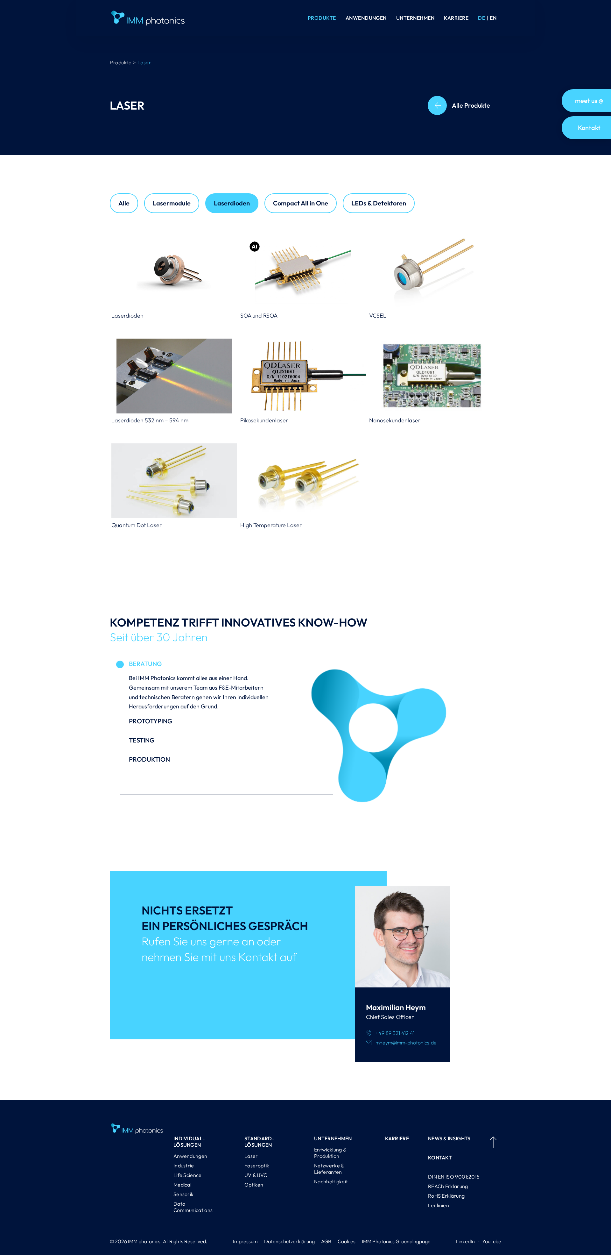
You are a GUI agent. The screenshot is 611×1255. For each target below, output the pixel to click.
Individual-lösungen (189, 1141)
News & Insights (449, 1138)
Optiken (253, 1184)
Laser (251, 1156)
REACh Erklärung (448, 1186)
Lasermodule (172, 203)
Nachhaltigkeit (331, 1181)
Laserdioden (232, 203)
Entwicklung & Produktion (330, 1152)
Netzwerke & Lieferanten (329, 1168)
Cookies (346, 1241)
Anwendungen (366, 18)
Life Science (187, 1175)
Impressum (245, 1241)
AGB (326, 1241)
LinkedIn (465, 1241)
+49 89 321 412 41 (395, 1033)
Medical (182, 1184)
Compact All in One (300, 203)
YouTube (491, 1241)
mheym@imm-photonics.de (406, 1042)
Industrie (183, 1165)
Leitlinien (438, 1205)
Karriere (456, 18)
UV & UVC (255, 1175)
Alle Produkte (471, 105)
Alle (124, 203)
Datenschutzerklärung (289, 1241)
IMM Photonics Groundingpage (396, 1241)
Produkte (322, 18)
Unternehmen (415, 18)
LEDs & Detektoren (378, 203)
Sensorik (183, 1194)
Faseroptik (256, 1165)
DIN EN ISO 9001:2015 (454, 1176)
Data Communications (193, 1207)
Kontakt (440, 1157)
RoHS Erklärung (446, 1196)
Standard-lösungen (259, 1141)
